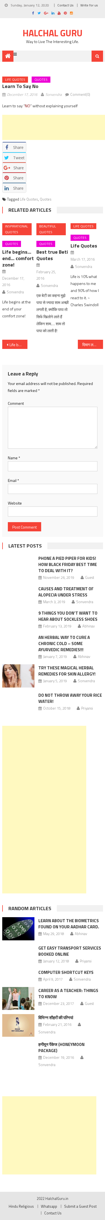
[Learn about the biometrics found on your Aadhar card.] (18, 928)
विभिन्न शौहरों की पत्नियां (55, 1017)
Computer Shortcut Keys (66, 972)
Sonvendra (53, 94)
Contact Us (65, 5)
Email (13, 480)
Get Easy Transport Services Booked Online (69, 951)
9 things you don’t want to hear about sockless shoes (67, 616)
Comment (16, 403)
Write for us (89, 5)
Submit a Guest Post (80, 1206)
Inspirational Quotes (16, 229)
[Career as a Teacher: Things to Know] (18, 998)
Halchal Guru (53, 33)
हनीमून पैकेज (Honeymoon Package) (61, 1047)
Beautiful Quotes (47, 229)
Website (15, 503)
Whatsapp (49, 1206)
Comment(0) (80, 94)
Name (14, 458)
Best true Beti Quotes (52, 255)
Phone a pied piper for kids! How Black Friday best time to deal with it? (67, 564)
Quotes (41, 79)
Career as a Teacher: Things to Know (68, 993)
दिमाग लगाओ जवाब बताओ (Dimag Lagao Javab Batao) (92, 345)
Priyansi (87, 708)
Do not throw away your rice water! (70, 698)
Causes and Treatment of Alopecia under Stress (66, 592)
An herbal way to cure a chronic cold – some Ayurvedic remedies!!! (64, 643)
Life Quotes (15, 79)
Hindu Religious (21, 1206)
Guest (89, 577)
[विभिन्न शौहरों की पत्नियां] (18, 1025)
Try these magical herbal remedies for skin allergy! (66, 671)
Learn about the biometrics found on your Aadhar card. (68, 923)
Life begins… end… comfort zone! (18, 258)
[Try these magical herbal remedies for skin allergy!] (18, 675)
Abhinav (88, 626)
